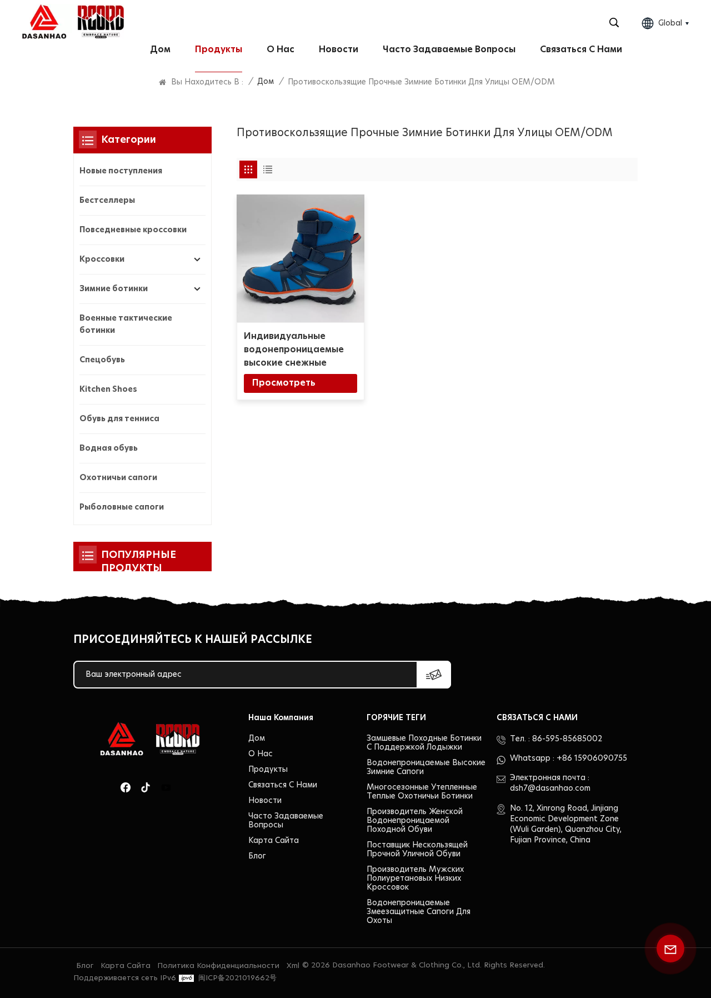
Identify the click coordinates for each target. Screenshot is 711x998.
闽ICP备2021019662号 (237, 978)
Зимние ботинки (113, 289)
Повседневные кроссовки (133, 230)
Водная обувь (108, 448)
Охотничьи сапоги (118, 478)
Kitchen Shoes (108, 389)
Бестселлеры (107, 200)
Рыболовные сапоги (121, 507)
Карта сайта (273, 841)
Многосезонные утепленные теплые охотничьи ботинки (422, 792)
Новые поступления (120, 171)
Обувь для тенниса (119, 419)
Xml (293, 966)
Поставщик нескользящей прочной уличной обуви (417, 849)
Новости (338, 49)
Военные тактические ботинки (125, 325)
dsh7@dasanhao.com (550, 788)
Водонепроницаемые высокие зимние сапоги (426, 767)
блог (257, 856)
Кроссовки (101, 259)
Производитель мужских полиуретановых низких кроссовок (415, 878)
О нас (280, 49)
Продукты (218, 49)
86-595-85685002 (567, 739)
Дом (160, 49)
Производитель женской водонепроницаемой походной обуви (415, 821)
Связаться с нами (581, 49)
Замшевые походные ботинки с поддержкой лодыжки (424, 743)
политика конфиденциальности (218, 966)
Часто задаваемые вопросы (449, 49)
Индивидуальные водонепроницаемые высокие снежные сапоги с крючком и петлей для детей (294, 351)
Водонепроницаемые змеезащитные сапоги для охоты (418, 912)
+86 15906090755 (592, 758)
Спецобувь (102, 360)
